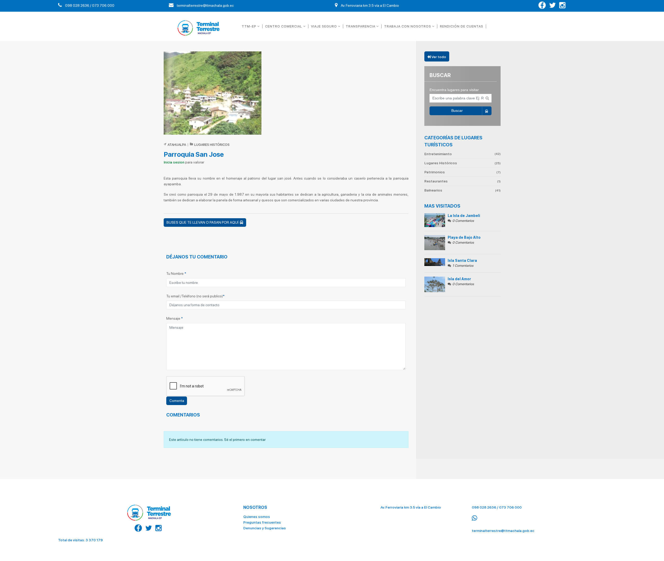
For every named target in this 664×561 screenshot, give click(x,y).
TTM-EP (249, 26)
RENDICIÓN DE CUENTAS (461, 26)
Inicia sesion (174, 162)
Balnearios (462, 190)
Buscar (457, 110)
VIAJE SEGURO (324, 26)
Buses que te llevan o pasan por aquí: (203, 222)
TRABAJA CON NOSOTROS (408, 26)
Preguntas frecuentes (262, 522)
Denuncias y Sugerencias (264, 528)
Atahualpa (177, 145)
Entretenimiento (462, 154)
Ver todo (438, 57)
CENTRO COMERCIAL (284, 26)
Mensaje (174, 318)
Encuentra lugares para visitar (454, 90)
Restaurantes (462, 181)
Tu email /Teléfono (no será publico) (195, 296)
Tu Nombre (176, 273)
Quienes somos (256, 517)
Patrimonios (462, 172)
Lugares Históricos (462, 163)
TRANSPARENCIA (361, 26)
